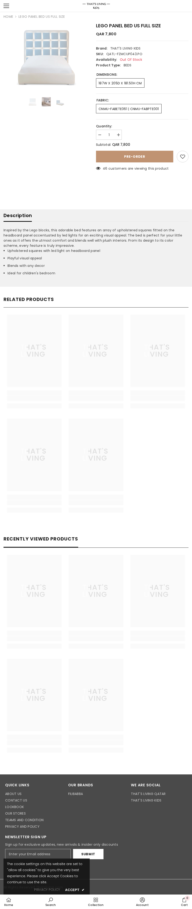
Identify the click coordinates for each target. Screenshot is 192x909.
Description (18, 215)
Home (8, 16)
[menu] (6, 6)
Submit (88, 854)
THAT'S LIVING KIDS (125, 48)
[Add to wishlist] (182, 156)
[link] (34, 398)
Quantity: (104, 126)
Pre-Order (134, 156)
